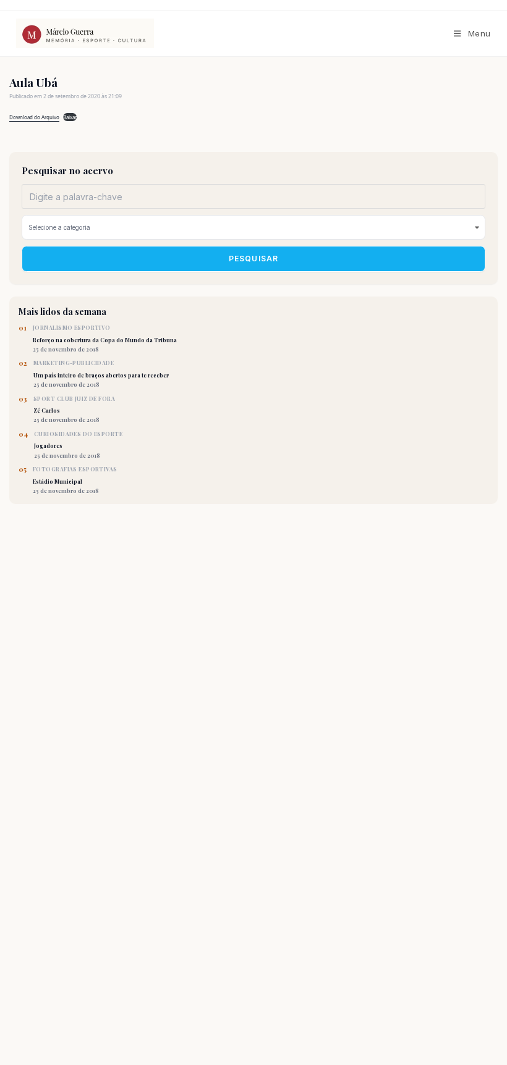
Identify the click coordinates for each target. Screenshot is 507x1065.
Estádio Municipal (75, 480)
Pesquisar (254, 258)
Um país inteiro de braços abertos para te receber (101, 374)
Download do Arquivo (34, 117)
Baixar (70, 117)
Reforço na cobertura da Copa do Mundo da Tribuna (105, 338)
